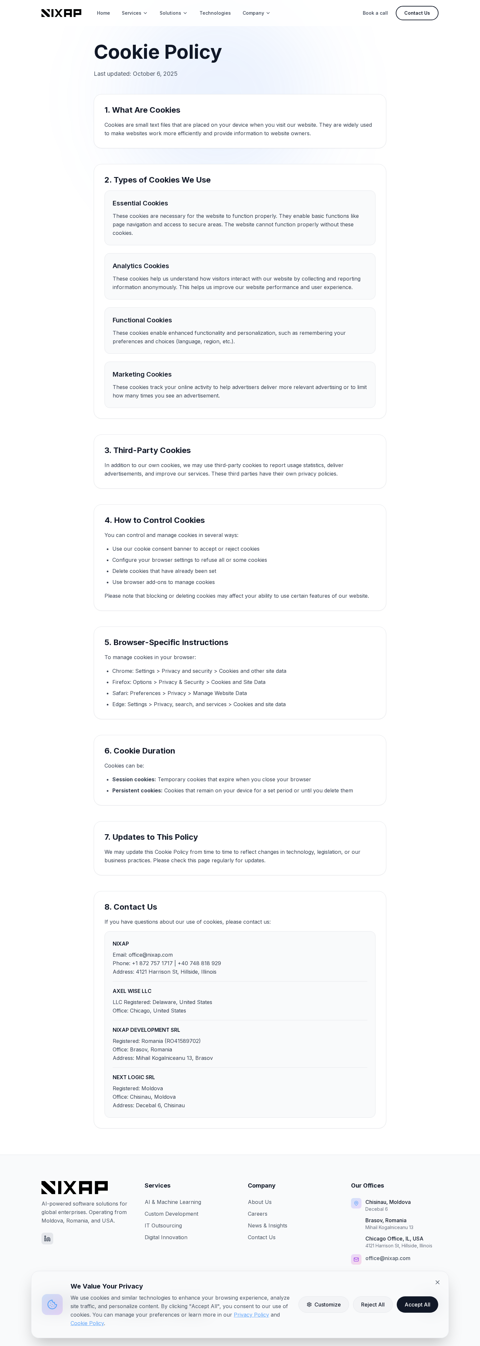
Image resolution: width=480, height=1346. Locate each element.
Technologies (215, 13)
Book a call (375, 13)
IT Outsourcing (163, 1225)
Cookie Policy (87, 1323)
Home (103, 13)
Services (131, 13)
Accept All (417, 1304)
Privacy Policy (251, 1314)
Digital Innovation (166, 1237)
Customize (327, 1304)
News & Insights (267, 1225)
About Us (260, 1202)
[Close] (437, 1282)
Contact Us (417, 13)
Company (253, 13)
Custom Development (171, 1213)
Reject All (373, 1304)
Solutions (170, 13)
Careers (257, 1213)
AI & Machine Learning (173, 1202)
